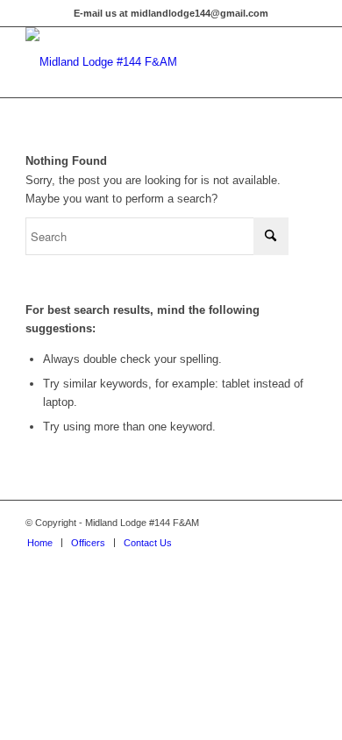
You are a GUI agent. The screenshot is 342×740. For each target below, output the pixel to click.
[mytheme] (141, 62)
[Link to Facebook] (303, 522)
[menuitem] (39, 542)
